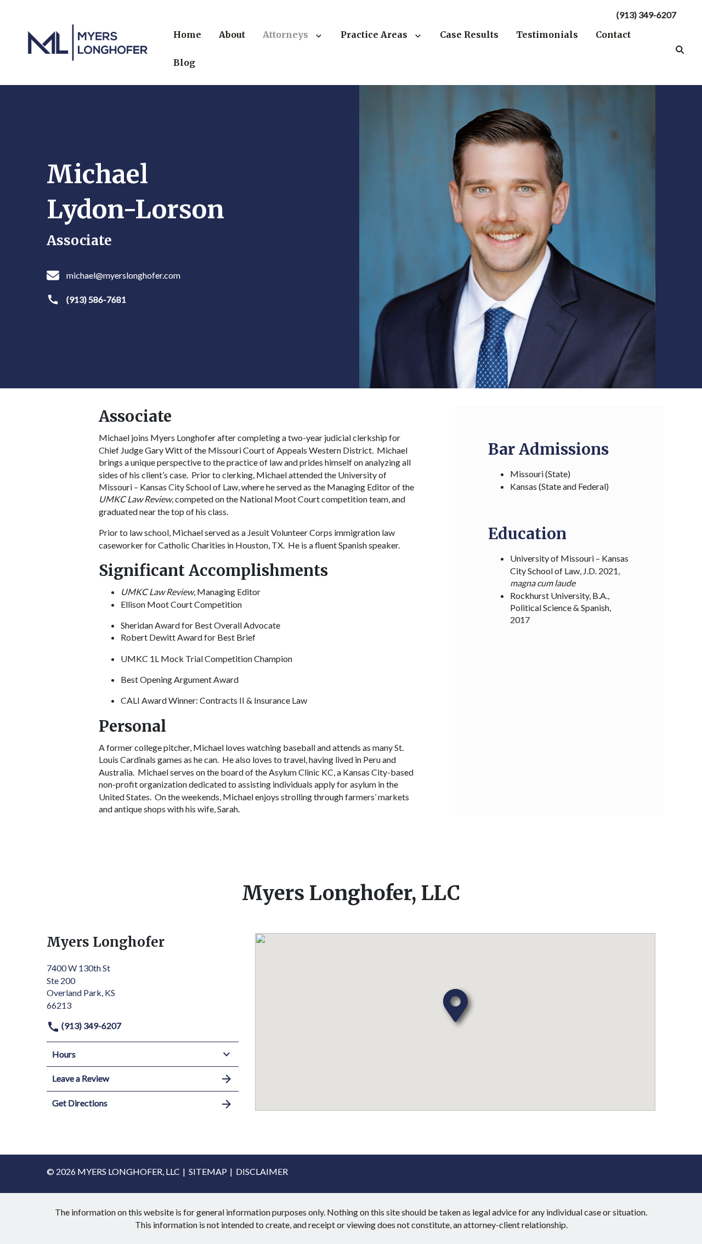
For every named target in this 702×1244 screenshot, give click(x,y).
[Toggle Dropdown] (321, 35)
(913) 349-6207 (646, 14)
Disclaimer (262, 1171)
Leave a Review (80, 1078)
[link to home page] (87, 41)
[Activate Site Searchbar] (680, 49)
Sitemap (208, 1171)
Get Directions (79, 1103)
